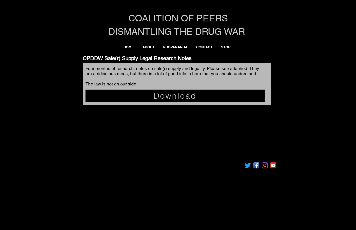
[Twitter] (248, 165)
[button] (175, 47)
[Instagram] (265, 165)
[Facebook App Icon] (256, 165)
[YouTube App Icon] (273, 165)
